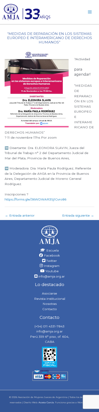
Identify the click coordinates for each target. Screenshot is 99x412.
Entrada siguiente (78, 215)
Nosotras (50, 304)
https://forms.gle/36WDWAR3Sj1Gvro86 (35, 199)
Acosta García (46, 402)
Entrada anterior (20, 215)
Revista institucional (49, 298)
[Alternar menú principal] (89, 11)
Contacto (49, 309)
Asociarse (49, 293)
